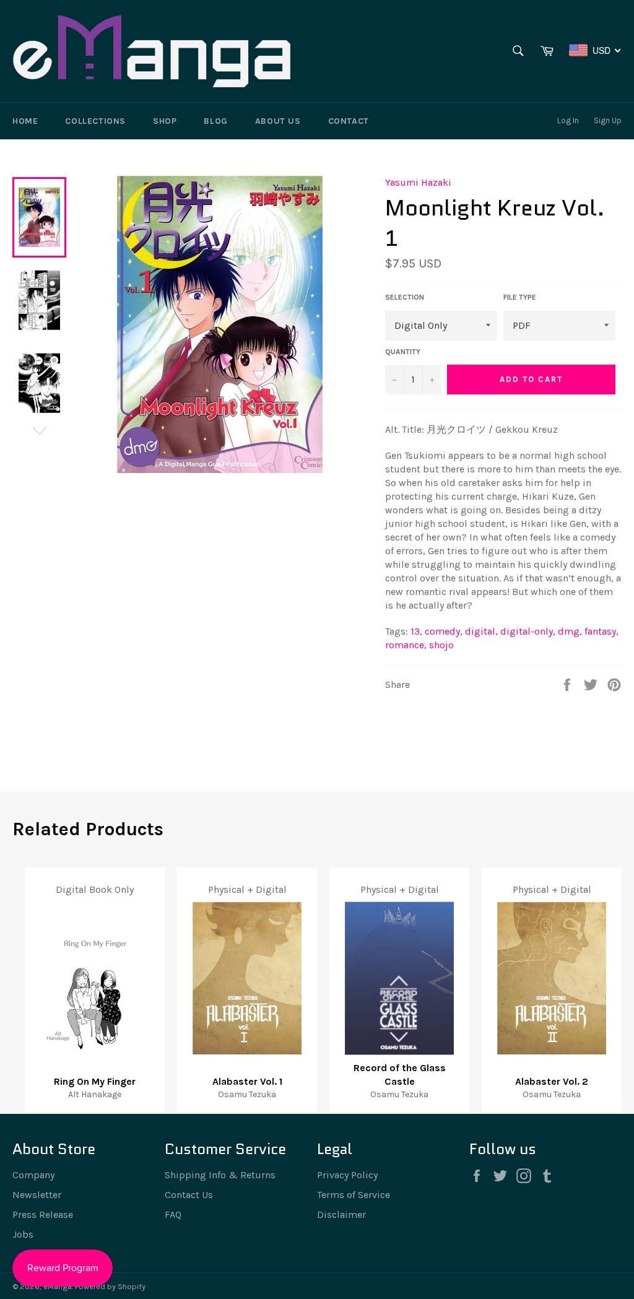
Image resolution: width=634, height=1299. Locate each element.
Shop (164, 121)
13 (416, 631)
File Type (519, 297)
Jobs (22, 1234)
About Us (278, 121)
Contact (348, 121)
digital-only (527, 631)
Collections (95, 121)
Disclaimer (341, 1214)
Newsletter (36, 1195)
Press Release (42, 1214)
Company (33, 1175)
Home (25, 121)
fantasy (601, 631)
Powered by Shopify (110, 1286)
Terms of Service (353, 1195)
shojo (441, 645)
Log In (568, 120)
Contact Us (189, 1195)
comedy (443, 631)
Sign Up (608, 120)
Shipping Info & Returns (220, 1175)
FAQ (173, 1214)
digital (481, 631)
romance (406, 645)
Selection (404, 297)
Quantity (402, 351)
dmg (570, 631)
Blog (215, 121)
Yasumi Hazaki (418, 182)
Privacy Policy (347, 1175)
